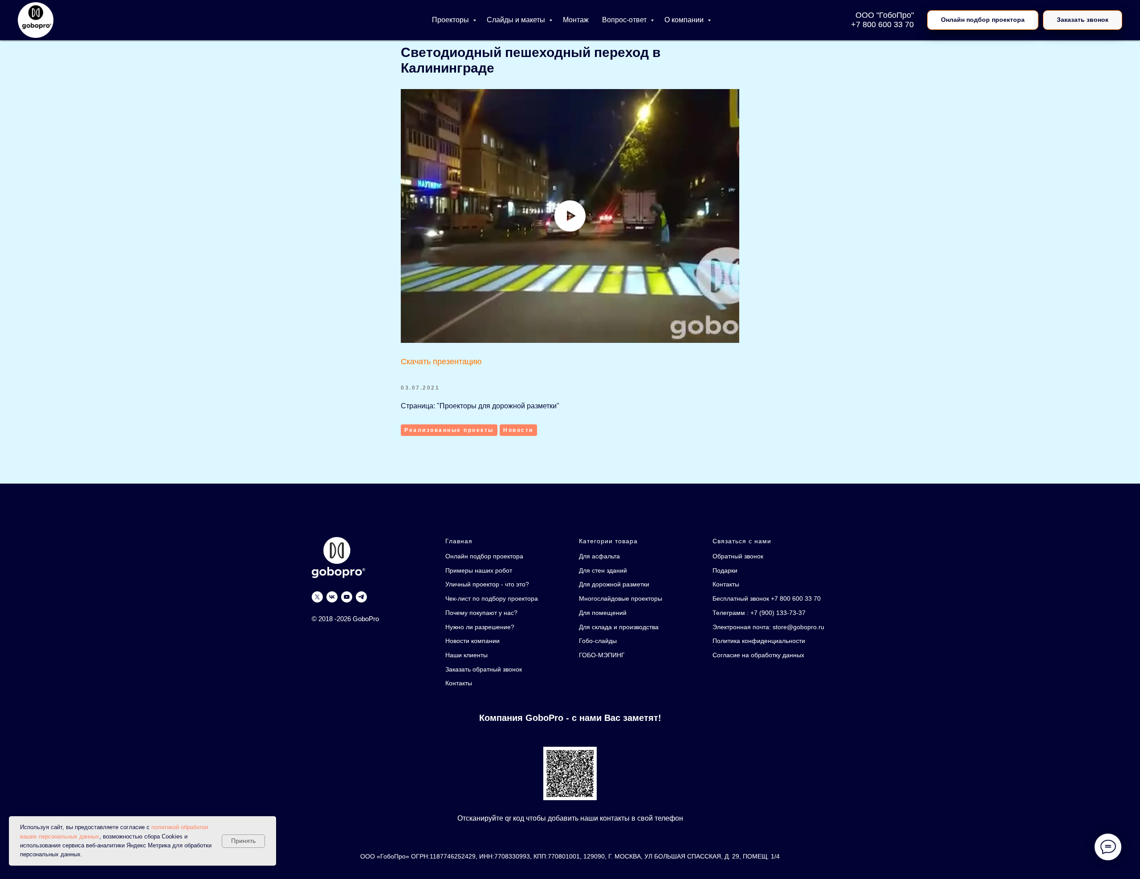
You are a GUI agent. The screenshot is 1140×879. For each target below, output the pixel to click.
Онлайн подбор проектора (484, 556)
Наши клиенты (466, 655)
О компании (684, 20)
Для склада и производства (619, 627)
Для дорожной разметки (614, 584)
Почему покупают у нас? (481, 612)
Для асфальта (599, 556)
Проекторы (451, 20)
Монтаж (576, 20)
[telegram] (361, 596)
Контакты (458, 683)
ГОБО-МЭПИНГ (602, 655)
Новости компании (472, 640)
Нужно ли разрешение (478, 627)
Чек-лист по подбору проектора (491, 598)
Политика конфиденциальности (758, 640)
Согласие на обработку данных (758, 655)
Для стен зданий (603, 570)
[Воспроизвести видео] (570, 216)
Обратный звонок (737, 556)
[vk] (332, 596)
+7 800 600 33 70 (882, 24)
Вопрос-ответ (625, 20)
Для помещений (603, 612)
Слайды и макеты (517, 20)
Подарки (724, 570)
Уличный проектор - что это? (487, 584)
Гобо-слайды (598, 640)
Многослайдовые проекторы (620, 598)
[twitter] (317, 596)
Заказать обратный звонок (483, 669)
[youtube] (346, 596)
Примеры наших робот (478, 570)
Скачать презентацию (441, 361)
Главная (458, 541)
